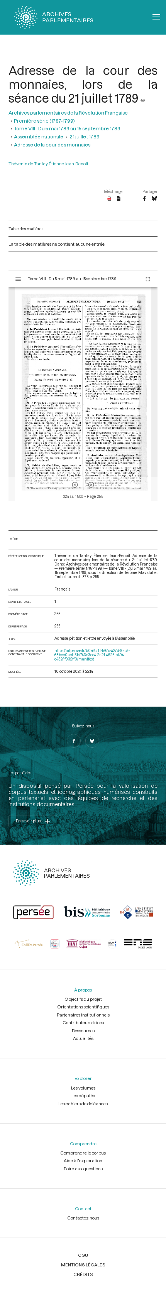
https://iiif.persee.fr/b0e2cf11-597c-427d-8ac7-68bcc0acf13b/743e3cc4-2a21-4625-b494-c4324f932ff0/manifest (92, 655)
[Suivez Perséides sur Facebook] (74, 741)
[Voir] (143, 98)
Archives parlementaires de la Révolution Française (68, 112)
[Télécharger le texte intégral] (118, 198)
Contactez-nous (83, 1217)
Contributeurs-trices (83, 1022)
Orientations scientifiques (83, 1006)
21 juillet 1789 (84, 136)
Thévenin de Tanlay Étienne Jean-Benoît (48, 163)
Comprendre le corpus (83, 1152)
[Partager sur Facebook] (144, 198)
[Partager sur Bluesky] (154, 198)
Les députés (83, 1095)
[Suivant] (91, 485)
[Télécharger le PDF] (109, 198)
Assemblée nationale (38, 136)
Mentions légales (83, 1264)
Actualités (83, 1038)
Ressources (83, 1030)
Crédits (83, 1274)
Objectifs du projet (83, 999)
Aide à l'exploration (83, 1160)
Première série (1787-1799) (44, 120)
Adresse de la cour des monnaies (52, 144)
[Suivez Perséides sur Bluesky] (92, 741)
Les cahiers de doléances (83, 1103)
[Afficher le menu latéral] (18, 279)
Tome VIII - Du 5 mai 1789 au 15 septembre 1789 (67, 128)
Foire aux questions (83, 1168)
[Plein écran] (148, 279)
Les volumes (83, 1087)
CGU (83, 1255)
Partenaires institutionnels (83, 1014)
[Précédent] (75, 485)
